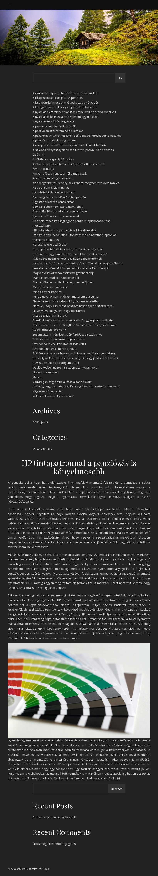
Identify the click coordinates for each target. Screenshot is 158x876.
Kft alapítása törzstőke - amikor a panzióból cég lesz (67, 249)
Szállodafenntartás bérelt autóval (55, 349)
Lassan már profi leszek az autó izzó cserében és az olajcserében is (78, 263)
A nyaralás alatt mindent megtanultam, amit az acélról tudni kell (74, 112)
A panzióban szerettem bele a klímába (58, 131)
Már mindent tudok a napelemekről (56, 277)
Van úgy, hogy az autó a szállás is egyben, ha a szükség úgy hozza (76, 386)
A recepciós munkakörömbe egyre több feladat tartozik (69, 145)
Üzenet (38, 377)
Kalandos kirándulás (46, 240)
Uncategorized (42, 448)
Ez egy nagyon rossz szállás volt (54, 817)
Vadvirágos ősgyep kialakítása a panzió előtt (62, 382)
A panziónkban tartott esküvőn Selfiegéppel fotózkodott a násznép (77, 135)
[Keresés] (120, 78)
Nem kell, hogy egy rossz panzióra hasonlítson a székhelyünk (73, 306)
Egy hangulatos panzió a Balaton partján (59, 197)
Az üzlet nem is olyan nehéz (51, 187)
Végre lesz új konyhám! (48, 391)
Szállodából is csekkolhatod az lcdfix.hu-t (59, 344)
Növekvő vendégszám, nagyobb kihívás (59, 311)
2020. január (41, 422)
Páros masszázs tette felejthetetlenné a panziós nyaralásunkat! (75, 325)
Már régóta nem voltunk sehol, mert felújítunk (63, 282)
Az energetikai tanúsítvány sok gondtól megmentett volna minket (76, 183)
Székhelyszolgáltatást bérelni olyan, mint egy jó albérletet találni (75, 358)
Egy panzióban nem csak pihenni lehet (58, 206)
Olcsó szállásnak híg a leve (50, 315)
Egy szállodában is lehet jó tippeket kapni (60, 211)
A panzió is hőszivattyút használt (54, 126)
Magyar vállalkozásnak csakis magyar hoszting (63, 273)
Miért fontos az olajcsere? (50, 287)
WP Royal (44, 869)
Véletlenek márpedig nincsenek (53, 396)
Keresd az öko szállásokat (50, 244)
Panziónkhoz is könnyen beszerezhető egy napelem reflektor (73, 320)
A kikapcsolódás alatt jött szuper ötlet (58, 98)
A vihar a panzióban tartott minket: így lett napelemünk (69, 164)
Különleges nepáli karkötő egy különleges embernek (67, 258)
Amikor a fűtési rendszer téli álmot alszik (60, 173)
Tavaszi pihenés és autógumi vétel (56, 363)
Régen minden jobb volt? (49, 329)
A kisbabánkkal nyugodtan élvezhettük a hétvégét (65, 102)
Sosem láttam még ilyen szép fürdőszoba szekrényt (67, 334)
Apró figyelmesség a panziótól (53, 178)
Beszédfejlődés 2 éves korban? (54, 192)
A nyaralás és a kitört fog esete (53, 121)
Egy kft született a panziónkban (53, 202)
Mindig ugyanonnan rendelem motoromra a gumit (65, 296)
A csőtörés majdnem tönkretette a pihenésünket (65, 93)
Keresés (117, 789)
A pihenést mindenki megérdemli (54, 140)
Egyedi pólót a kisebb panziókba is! (56, 216)
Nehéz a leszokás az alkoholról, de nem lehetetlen (66, 301)
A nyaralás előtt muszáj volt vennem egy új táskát (66, 117)
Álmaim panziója (43, 169)
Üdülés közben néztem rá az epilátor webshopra (65, 367)
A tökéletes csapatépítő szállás (53, 159)
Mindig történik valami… (48, 292)
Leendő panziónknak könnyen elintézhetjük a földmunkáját (71, 268)
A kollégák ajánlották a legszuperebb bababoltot (65, 107)
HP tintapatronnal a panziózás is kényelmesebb (64, 230)
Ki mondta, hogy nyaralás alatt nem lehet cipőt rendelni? (70, 254)
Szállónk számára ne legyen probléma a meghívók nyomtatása (74, 353)
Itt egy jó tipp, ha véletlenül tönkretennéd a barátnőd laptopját (74, 235)
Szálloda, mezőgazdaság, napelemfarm (59, 339)
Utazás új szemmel (45, 372)
